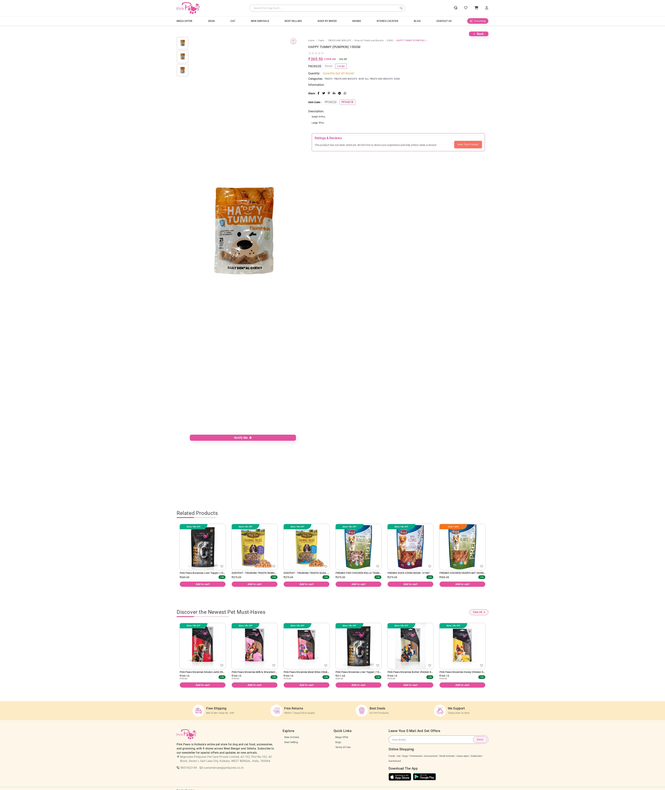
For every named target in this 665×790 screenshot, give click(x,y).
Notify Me (242, 437)
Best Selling (293, 21)
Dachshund (395, 761)
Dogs (338, 742)
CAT (232, 21)
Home (311, 40)
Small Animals (447, 756)
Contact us (444, 21)
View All (477, 612)
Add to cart (225, 584)
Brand (356, 21)
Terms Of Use (343, 747)
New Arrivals (260, 21)
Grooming (480, 21)
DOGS (211, 21)
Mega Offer (184, 21)
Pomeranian (416, 756)
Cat (399, 756)
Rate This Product (468, 144)
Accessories (431, 756)
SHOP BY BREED (327, 21)
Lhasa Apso (462, 756)
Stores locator (387, 21)
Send (480, 739)
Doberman (476, 756)
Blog (417, 21)
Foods (392, 756)
